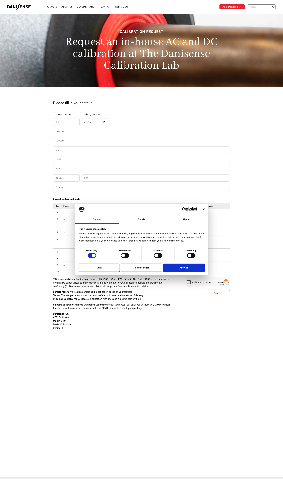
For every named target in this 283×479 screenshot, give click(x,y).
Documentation (86, 6)
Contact (106, 6)
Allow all (184, 267)
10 (57, 272)
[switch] (125, 255)
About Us (67, 6)
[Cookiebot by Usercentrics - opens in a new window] (184, 209)
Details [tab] (141, 219)
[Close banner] (204, 209)
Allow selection (141, 267)
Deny (99, 267)
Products (51, 6)
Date (58, 122)
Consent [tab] (97, 219)
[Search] (273, 7)
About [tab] (185, 219)
